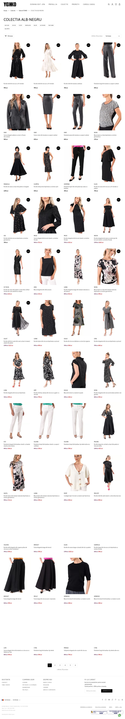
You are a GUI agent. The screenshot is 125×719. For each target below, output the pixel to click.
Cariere (45, 687)
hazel (6, 493)
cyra (35, 648)
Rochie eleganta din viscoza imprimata (14, 393)
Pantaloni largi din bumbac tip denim (44, 650)
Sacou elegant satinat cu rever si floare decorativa (15, 135)
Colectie (64, 4)
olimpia (36, 184)
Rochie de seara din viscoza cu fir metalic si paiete (106, 187)
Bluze (35, 25)
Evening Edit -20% (37, 4)
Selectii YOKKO (23, 10)
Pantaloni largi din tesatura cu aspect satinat (106, 83)
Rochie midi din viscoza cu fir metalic (14, 83)
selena (36, 441)
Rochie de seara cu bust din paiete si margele (16, 186)
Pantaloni (28, 25)
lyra (95, 338)
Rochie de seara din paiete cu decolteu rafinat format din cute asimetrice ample (16, 290)
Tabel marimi (6, 685)
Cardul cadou (89, 4)
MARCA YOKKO (47, 682)
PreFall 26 (53, 4)
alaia (66, 545)
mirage (66, 648)
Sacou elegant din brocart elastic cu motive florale (46, 239)
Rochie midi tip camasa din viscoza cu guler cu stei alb (46, 393)
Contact (4, 682)
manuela (7, 184)
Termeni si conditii (86, 707)
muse (35, 235)
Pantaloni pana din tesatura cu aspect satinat (76, 135)
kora (96, 390)
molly (36, 596)
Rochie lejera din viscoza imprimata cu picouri (46, 341)
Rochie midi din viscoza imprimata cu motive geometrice (16, 239)
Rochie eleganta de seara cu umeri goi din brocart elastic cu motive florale (105, 239)
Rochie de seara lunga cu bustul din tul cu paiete (77, 547)
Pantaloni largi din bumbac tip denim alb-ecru (106, 650)
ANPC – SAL (118, 707)
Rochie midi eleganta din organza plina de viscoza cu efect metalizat (15, 548)
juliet (6, 338)
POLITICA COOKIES (100, 707)
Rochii (14, 25)
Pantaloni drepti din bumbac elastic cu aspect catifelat (46, 445)
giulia (66, 390)
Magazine (46, 685)
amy (35, 390)
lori (5, 648)
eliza (96, 184)
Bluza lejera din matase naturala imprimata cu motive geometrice (46, 496)
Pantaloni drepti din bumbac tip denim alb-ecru (77, 444)
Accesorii (42, 25)
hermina (67, 184)
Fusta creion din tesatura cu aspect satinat (45, 135)
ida (5, 235)
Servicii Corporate (49, 689)
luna (5, 390)
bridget (36, 545)
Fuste (20, 25)
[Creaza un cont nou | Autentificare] (112, 4)
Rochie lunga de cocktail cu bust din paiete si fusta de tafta (106, 445)
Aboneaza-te (107, 691)
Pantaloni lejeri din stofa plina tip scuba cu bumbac (75, 187)
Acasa (5, 10)
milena (96, 441)
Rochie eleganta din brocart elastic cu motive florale (76, 239)
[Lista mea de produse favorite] (116, 4)
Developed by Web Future (8, 714)
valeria (6, 545)
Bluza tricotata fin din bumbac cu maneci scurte (77, 599)
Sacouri (7, 25)
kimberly (67, 596)
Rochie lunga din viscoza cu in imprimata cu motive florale (106, 548)
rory (65, 493)
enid (5, 132)
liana (66, 287)
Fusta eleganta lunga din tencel (42, 547)
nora (96, 132)
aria (35, 287)
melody (96, 493)
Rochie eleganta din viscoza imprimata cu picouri (107, 341)
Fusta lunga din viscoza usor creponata (44, 599)
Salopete (7, 28)
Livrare (25, 682)
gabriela (97, 545)
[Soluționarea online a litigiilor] (115, 712)
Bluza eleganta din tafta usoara (42, 289)
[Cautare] (109, 4)
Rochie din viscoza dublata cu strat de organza (77, 341)
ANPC (110, 707)
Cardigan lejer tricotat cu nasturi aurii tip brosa (77, 496)
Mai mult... (26, 689)
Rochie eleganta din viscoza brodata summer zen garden (107, 393)
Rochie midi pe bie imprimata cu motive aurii (46, 186)
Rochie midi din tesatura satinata (73, 83)
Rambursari (26, 687)
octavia (6, 287)
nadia (96, 235)
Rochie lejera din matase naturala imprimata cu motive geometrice (17, 496)
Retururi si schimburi (30, 685)
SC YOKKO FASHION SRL (14, 706)
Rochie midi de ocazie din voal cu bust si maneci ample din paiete (17, 342)
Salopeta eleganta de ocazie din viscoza (75, 650)
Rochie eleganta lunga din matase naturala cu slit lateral (76, 290)
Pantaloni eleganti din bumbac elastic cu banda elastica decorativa (17, 445)
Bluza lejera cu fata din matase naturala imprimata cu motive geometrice (105, 290)
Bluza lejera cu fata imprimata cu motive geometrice (105, 135)
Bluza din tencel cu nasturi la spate (73, 393)
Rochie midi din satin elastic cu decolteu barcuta (107, 496)
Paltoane (51, 25)
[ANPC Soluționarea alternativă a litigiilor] (99, 712)
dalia (66, 338)
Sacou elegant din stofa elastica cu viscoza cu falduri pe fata (16, 651)
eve (5, 441)
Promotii (75, 4)
